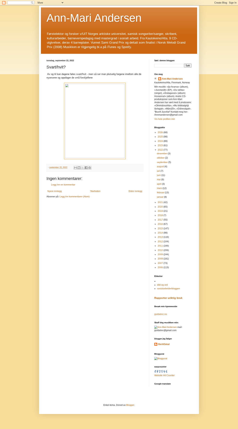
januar (160, 197)
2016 (160, 224)
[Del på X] (82, 168)
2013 (160, 237)
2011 (160, 245)
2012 (160, 241)
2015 (160, 228)
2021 (160, 202)
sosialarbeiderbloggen (168, 288)
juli (158, 171)
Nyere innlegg (54, 191)
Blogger (130, 405)
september (162, 162)
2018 (160, 215)
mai (159, 179)
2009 (160, 254)
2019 (160, 211)
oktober (161, 158)
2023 (160, 145)
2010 (160, 250)
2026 (160, 132)
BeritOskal (164, 344)
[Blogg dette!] (79, 168)
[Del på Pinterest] (89, 168)
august (160, 166)
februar (161, 192)
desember (162, 153)
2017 (160, 219)
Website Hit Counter (164, 375)
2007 (160, 263)
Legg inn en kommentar (63, 184)
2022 (160, 150)
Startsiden (95, 191)
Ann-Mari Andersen (93, 18)
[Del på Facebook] (86, 168)
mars (160, 188)
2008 (160, 258)
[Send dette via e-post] (75, 168)
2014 (160, 232)
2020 (160, 207)
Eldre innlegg (135, 191)
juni (159, 175)
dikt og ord (162, 285)
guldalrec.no (160, 314)
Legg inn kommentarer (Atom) (75, 196)
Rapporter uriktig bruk (168, 297)
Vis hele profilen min (164, 119)
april (159, 184)
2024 (160, 141)
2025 (160, 136)
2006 (160, 267)
